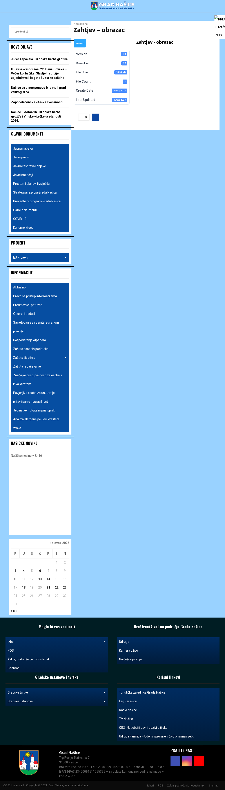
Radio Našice (128, 710)
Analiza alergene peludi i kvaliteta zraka (36, 423)
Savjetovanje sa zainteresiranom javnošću (36, 327)
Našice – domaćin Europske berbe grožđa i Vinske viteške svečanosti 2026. (36, 116)
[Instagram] (187, 761)
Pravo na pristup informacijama (35, 296)
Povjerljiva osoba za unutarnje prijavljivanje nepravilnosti (34, 397)
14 (48, 579)
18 (23, 587)
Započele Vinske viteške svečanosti (37, 102)
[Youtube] (199, 761)
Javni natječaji (23, 175)
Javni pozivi (21, 157)
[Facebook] (175, 761)
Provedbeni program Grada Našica (37, 201)
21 (48, 587)
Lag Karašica (128, 701)
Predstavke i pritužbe (27, 305)
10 (15, 579)
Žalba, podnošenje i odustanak (29, 659)
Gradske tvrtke (18, 692)
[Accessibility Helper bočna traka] (219, 20)
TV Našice (126, 719)
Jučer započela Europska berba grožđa (39, 59)
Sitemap (14, 668)
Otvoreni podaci (24, 313)
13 (40, 579)
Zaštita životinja (24, 357)
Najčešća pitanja (130, 659)
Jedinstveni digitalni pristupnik (34, 410)
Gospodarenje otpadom (29, 340)
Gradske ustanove (20, 701)
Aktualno (19, 287)
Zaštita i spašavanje (27, 366)
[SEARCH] (64, 31)
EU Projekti (20, 257)
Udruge (124, 641)
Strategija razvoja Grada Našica (35, 192)
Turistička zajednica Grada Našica (142, 692)
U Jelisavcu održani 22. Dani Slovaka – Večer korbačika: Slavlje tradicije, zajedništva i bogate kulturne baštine (39, 73)
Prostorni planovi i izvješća (31, 183)
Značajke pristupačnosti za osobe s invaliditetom (37, 379)
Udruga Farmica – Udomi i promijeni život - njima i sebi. (156, 736)
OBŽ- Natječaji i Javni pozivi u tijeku (143, 727)
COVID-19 (20, 219)
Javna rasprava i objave (29, 166)
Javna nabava (23, 148)
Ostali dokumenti (25, 210)
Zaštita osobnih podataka (31, 349)
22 (56, 587)
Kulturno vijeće (23, 227)
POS (11, 650)
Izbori (11, 641)
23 (65, 587)
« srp (14, 610)
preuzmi (79, 43)
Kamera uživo (128, 650)
